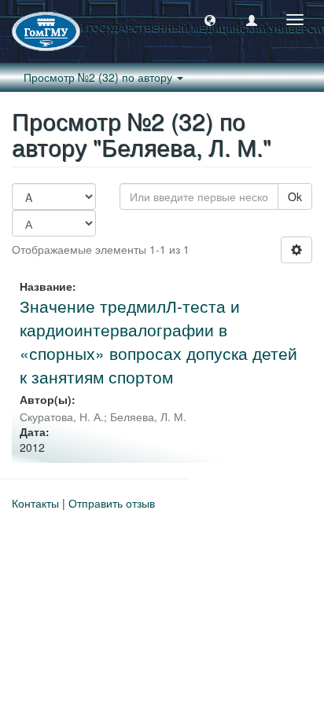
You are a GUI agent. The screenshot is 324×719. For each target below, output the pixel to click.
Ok (295, 196)
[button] (210, 19)
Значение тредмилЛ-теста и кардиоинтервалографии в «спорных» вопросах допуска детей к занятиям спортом (158, 341)
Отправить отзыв (111, 503)
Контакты (35, 503)
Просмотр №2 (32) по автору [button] (99, 77)
